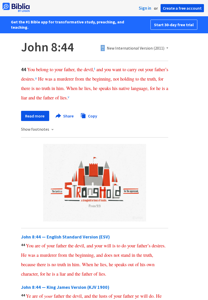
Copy (92, 115)
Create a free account (182, 8)
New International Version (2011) (135, 48)
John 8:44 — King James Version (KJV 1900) (65, 287)
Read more (35, 115)
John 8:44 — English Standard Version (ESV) (65, 237)
